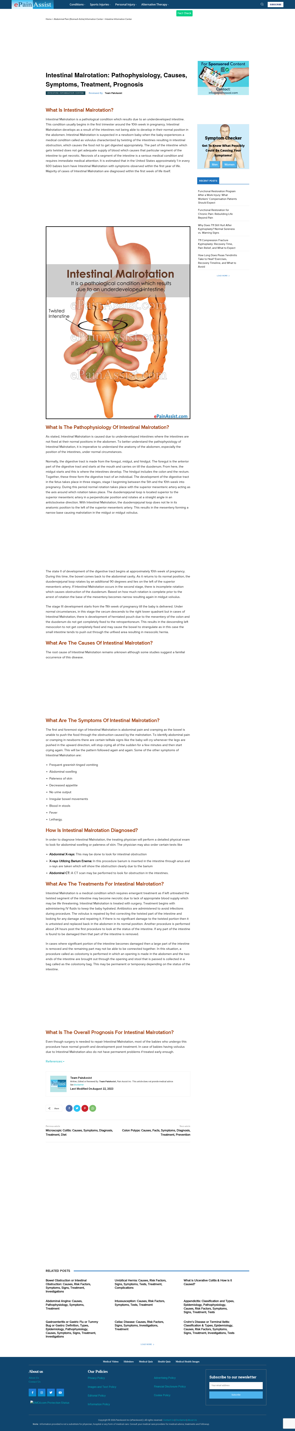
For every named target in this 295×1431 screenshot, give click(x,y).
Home (49, 19)
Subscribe (235, 1395)
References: (54, 1061)
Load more (222, 276)
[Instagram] (41, 1392)
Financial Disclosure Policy (170, 1386)
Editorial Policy (97, 1395)
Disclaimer (181, 1420)
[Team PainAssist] (58, 1084)
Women (229, 164)
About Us (34, 1377)
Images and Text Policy (102, 1387)
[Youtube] (60, 1392)
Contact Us (34, 1381)
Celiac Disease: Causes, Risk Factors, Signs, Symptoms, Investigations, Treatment (139, 1325)
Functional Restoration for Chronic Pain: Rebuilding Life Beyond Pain (215, 214)
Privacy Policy (96, 1378)
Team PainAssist (113, 93)
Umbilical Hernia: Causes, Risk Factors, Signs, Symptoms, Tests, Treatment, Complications (140, 1284)
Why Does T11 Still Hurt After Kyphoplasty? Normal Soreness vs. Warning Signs (216, 229)
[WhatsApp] (92, 1108)
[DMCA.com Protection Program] (49, 1402)
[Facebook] (69, 1108)
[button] (262, 4)
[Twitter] (77, 1108)
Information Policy (99, 1404)
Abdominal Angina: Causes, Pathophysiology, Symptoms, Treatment (65, 1305)
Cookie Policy (162, 1395)
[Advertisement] (118, 46)
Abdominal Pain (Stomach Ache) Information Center (78, 19)
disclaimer (79, 1085)
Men (215, 164)
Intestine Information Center (118, 19)
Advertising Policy (165, 1377)
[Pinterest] (84, 1108)
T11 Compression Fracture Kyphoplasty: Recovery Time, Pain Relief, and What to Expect (216, 244)
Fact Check (184, 13)
